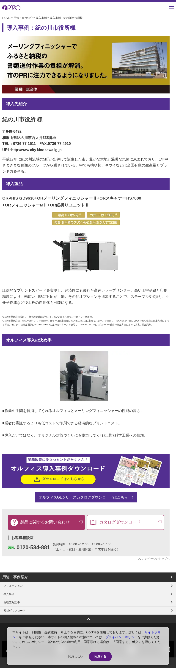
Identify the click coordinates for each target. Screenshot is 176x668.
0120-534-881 (33, 547)
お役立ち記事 (11, 602)
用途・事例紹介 (23, 18)
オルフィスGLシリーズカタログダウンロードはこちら (83, 497)
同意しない (75, 656)
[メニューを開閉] (171, 8)
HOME (6, 18)
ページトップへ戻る (88, 618)
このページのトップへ (156, 558)
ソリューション (13, 585)
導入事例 (41, 18)
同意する (100, 656)
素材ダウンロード (14, 610)
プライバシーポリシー (121, 637)
